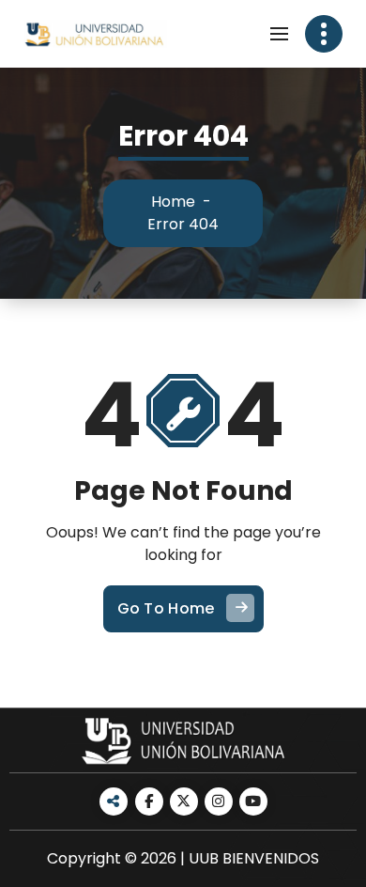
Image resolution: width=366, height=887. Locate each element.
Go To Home (166, 608)
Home (173, 201)
